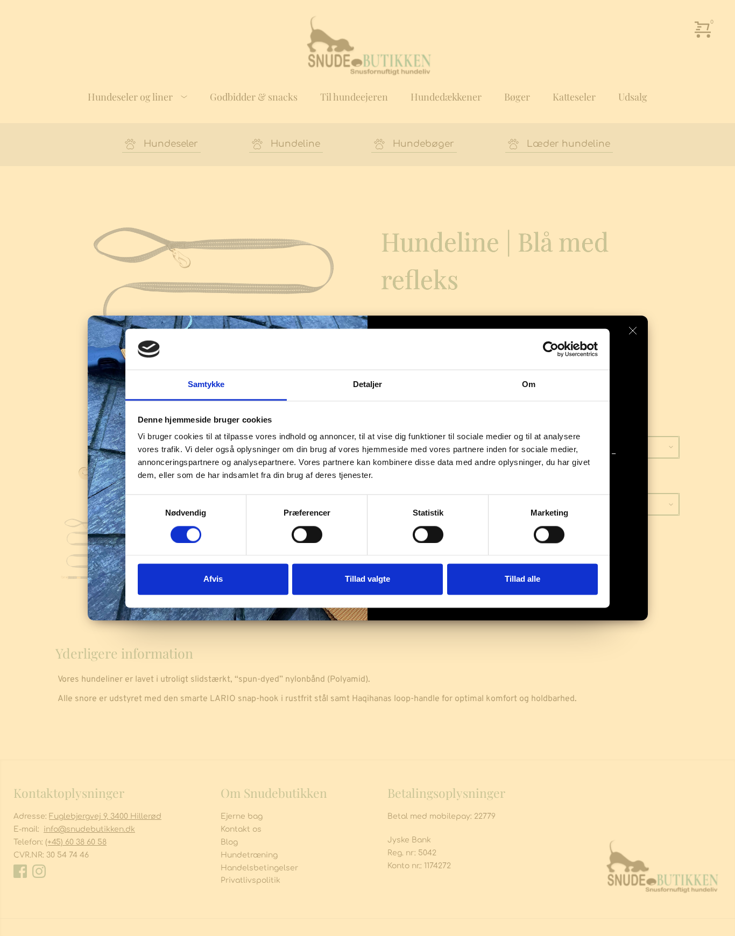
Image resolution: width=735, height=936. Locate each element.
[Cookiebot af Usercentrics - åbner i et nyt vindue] (551, 349)
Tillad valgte (367, 579)
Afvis (213, 579)
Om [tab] (528, 384)
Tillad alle (522, 579)
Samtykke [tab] (206, 384)
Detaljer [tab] (368, 384)
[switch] (307, 534)
